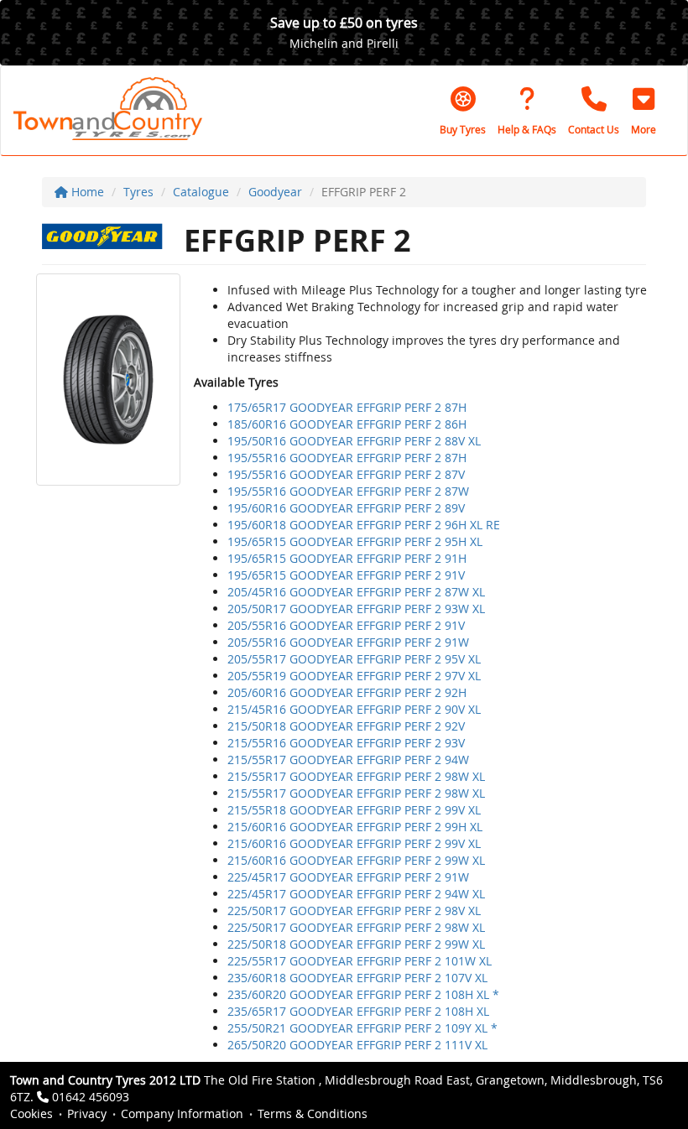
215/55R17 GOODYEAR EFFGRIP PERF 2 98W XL (356, 776)
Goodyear (275, 192)
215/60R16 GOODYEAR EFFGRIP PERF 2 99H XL (354, 827)
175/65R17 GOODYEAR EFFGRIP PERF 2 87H (346, 407)
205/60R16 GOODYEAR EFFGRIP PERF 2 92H (346, 692)
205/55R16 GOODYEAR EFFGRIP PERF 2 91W (348, 642)
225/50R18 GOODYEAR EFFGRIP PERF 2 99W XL (356, 944)
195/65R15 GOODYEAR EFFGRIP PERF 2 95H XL (354, 541)
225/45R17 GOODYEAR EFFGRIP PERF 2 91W (348, 877)
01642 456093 (90, 1097)
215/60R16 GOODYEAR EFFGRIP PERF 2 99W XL (356, 860)
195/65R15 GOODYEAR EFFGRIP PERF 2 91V (346, 575)
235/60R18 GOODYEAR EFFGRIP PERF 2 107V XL (357, 978)
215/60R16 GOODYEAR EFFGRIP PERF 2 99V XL (354, 843)
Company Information (182, 1113)
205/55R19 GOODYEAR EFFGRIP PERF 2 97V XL (354, 676)
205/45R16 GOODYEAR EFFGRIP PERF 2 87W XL (356, 592)
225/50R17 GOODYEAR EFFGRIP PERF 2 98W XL (356, 927)
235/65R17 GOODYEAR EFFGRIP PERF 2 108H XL (358, 1011)
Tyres (138, 192)
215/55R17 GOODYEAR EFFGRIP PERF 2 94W (348, 759)
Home (86, 192)
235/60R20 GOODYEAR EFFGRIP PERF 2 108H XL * (363, 994)
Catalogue (201, 192)
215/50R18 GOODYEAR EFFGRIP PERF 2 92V (346, 726)
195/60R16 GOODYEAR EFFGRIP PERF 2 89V (346, 508)
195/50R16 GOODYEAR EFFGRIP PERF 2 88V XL (354, 441)
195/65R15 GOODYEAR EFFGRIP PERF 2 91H (346, 558)
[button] (643, 110)
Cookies (31, 1113)
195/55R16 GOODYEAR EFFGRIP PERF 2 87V (346, 474)
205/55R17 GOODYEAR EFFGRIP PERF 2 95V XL (354, 659)
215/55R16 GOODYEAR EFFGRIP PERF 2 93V (346, 743)
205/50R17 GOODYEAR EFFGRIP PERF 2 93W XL (356, 609)
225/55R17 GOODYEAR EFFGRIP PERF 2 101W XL (359, 961)
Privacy (87, 1113)
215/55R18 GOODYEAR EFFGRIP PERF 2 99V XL (354, 810)
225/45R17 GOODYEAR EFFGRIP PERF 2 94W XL (356, 894)
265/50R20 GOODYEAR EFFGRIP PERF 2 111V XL (357, 1045)
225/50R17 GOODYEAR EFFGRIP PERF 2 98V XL (354, 910)
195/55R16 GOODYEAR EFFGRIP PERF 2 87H (346, 458)
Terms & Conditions (312, 1113)
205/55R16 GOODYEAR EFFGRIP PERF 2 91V (346, 625)
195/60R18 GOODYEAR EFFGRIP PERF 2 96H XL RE (363, 525)
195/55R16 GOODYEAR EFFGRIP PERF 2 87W (348, 491)
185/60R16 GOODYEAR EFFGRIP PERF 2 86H (346, 424)
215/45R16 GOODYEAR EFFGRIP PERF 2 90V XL (354, 709)
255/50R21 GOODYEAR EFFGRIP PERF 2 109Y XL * (362, 1028)
